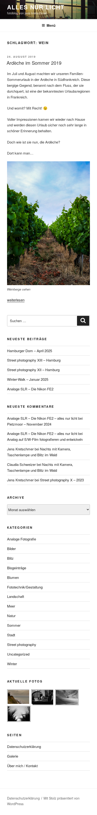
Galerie (12, 756)
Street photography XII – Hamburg (33, 369)
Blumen (13, 577)
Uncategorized (18, 654)
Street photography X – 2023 (62, 479)
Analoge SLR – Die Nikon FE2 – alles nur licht (42, 418)
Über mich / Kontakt (22, 765)
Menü (51, 25)
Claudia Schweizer (21, 464)
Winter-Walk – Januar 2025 (27, 379)
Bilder (11, 548)
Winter (12, 663)
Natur (11, 615)
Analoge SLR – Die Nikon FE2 (30, 388)
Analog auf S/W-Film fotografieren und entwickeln (45, 439)
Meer (11, 606)
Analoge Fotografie (21, 538)
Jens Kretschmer (20, 448)
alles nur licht (36, 7)
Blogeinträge (16, 567)
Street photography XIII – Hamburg (34, 360)
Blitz (10, 558)
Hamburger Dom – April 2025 (29, 350)
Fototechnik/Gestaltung (25, 587)
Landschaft (15, 596)
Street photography (21, 644)
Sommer (13, 625)
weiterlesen (15, 299)
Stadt (11, 634)
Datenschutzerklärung (24, 746)
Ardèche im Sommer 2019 (34, 62)
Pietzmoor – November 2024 (29, 424)
